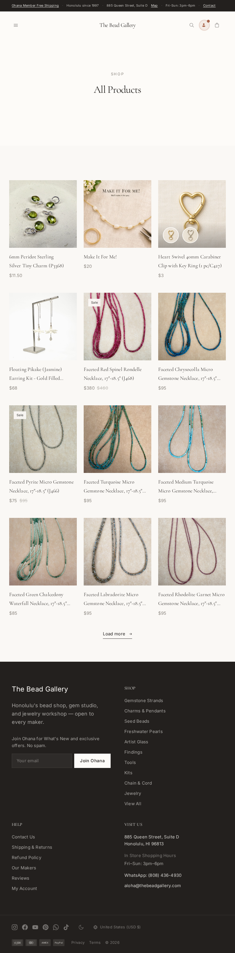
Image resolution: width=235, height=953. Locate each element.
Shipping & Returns (32, 847)
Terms (95, 942)
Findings (133, 752)
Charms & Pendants (145, 711)
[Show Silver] (190, 235)
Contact (209, 5)
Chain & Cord (138, 783)
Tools (130, 762)
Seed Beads (136, 721)
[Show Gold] (171, 235)
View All (132, 803)
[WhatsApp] (56, 927)
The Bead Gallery (117, 25)
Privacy (78, 942)
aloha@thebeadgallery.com (152, 885)
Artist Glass (136, 741)
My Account (24, 888)
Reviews (21, 878)
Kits (128, 772)
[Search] (191, 25)
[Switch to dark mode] (81, 927)
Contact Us (23, 837)
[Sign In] (204, 25)
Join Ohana (92, 760)
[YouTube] (35, 927)
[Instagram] (14, 927)
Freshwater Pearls (143, 731)
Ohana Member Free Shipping (35, 5)
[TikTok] (66, 927)
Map (154, 5)
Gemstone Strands (143, 700)
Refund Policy (26, 857)
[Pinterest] (45, 927)
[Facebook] (25, 927)
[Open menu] (15, 25)
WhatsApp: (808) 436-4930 (152, 875)
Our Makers (24, 868)
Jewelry (132, 793)
